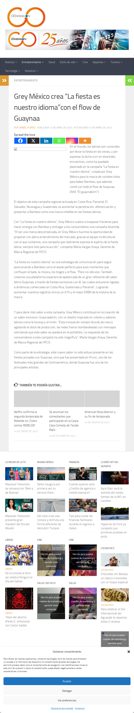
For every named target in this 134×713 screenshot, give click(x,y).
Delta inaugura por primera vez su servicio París (48, 488)
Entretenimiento (31, 62)
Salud (52, 62)
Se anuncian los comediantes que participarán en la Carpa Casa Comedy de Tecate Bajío (64, 420)
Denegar (67, 690)
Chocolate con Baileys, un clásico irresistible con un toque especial (114, 578)
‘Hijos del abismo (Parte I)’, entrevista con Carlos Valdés (17, 621)
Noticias (9, 62)
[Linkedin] (46, 141)
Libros (8, 569)
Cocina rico (107, 570)
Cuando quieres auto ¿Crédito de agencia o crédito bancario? (82, 488)
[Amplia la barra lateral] (4, 80)
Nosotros (30, 70)
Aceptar (67, 681)
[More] (85, 141)
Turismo (115, 62)
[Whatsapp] (59, 141)
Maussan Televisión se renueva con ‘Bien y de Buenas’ (19, 488)
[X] (33, 141)
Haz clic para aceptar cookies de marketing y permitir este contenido (51, 560)
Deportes (98, 62)
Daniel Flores (27, 127)
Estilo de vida (67, 62)
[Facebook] (20, 141)
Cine (85, 62)
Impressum (80, 708)
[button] (129, 651)
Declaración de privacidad (62, 708)
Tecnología (11, 70)
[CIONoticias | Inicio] (25, 17)
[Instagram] (72, 141)
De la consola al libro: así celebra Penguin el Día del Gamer (18, 577)
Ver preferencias (67, 700)
